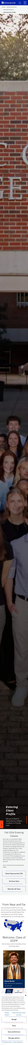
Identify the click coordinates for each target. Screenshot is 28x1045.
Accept (14, 1019)
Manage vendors (7, 1013)
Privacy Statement (18, 1042)
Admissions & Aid (12, 7)
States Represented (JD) (14, 873)
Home (3, 7)
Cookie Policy (8, 1042)
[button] (25, 995)
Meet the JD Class (14, 889)
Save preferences (14, 1032)
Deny (14, 1026)
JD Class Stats (14, 881)
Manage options (14, 1038)
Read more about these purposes (18, 1013)
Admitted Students (9, 9)
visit (24, 856)
